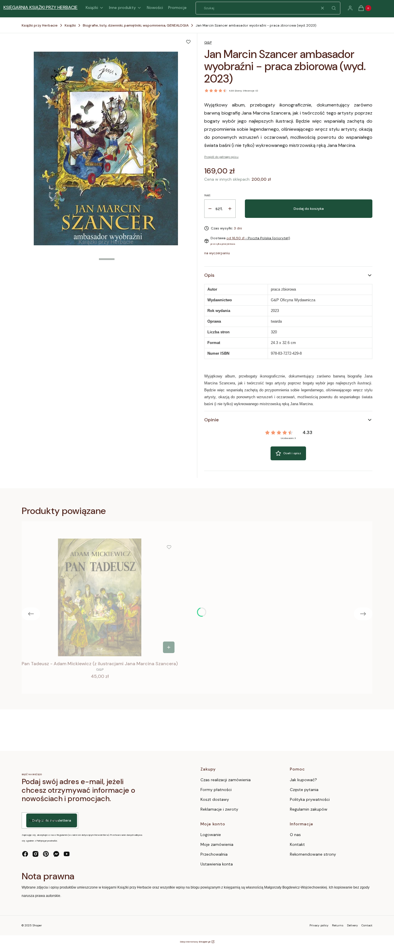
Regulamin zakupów (308, 809)
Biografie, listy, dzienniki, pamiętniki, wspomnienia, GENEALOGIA (136, 25)
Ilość (207, 195)
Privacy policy (319, 925)
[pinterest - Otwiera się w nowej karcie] (45, 853)
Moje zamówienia (216, 844)
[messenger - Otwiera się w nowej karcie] (56, 853)
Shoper (37, 925)
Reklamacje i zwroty (219, 809)
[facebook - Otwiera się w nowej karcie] (25, 853)
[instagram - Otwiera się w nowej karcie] (35, 853)
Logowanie (210, 834)
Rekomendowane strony (313, 854)
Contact (366, 925)
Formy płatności (216, 789)
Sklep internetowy (195, 941)
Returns (338, 925)
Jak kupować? (303, 779)
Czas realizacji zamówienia (225, 779)
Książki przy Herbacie (40, 25)
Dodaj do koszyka (309, 208)
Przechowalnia (214, 854)
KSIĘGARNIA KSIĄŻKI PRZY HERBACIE (40, 7)
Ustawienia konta (216, 864)
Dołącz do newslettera (51, 820)
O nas (295, 834)
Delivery (352, 925)
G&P (208, 42)
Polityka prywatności (310, 799)
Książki (70, 25)
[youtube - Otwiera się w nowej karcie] (66, 853)
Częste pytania (304, 789)
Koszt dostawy (214, 799)
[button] (334, 8)
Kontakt (297, 844)
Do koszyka (169, 647)
